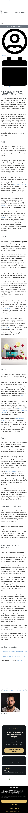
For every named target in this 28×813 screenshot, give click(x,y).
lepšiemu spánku (22, 408)
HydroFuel (20, 660)
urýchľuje (3, 205)
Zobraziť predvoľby (14, 808)
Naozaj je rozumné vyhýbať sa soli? (11, 654)
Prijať (14, 801)
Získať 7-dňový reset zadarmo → (14, 750)
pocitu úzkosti (23, 410)
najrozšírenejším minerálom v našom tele (11, 448)
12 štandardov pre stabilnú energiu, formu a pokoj (14, 651)
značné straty (18, 162)
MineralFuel (3, 662)
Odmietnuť (14, 804)
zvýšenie (3, 528)
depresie (4, 412)
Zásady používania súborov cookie (13, 811)
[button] (26, 787)
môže (10, 594)
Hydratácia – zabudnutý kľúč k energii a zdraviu (14, 656)
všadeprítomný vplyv (11, 471)
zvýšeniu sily (4, 410)
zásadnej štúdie (5, 217)
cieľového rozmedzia (6, 327)
